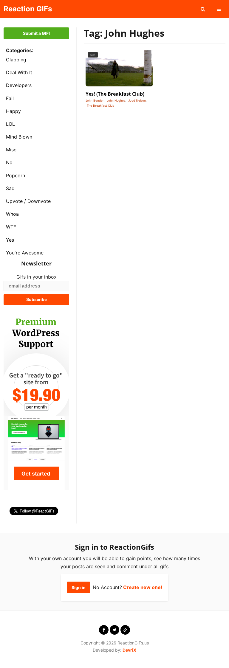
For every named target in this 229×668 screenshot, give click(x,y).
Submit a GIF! (36, 33)
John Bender (95, 100)
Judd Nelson (137, 100)
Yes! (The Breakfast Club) (115, 94)
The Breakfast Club (100, 105)
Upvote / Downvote (28, 201)
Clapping (16, 60)
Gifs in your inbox (36, 277)
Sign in (79, 587)
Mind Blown (19, 137)
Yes (10, 240)
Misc (11, 150)
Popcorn (15, 175)
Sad (10, 188)
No (9, 162)
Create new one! (142, 587)
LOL (10, 124)
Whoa (12, 214)
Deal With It (19, 72)
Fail (10, 98)
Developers (19, 85)
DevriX (129, 650)
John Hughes (116, 100)
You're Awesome (25, 253)
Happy (13, 111)
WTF (11, 227)
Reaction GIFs (28, 8)
